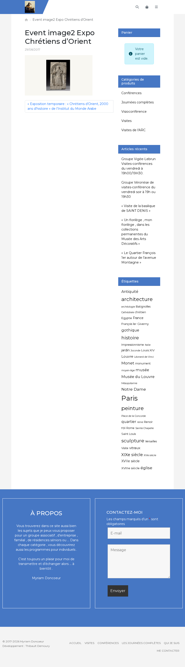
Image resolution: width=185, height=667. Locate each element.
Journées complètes (137, 102)
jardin (125, 350)
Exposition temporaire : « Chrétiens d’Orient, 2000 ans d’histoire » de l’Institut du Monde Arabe (68, 106)
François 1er (128, 324)
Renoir (148, 422)
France (138, 318)
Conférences (131, 93)
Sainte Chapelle (144, 428)
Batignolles (143, 306)
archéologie (128, 306)
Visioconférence (134, 112)
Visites (126, 121)
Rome (130, 428)
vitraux (134, 448)
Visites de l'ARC (133, 130)
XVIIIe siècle (130, 468)
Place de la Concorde (133, 416)
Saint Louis (128, 434)
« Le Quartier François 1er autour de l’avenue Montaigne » (138, 257)
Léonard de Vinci (144, 356)
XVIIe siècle (130, 461)
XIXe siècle (132, 454)
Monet (127, 363)
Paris (129, 398)
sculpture (132, 440)
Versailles (151, 441)
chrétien (140, 312)
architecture (137, 299)
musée (142, 370)
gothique (130, 330)
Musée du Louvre (138, 376)
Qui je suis (171, 643)
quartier (128, 422)
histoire (130, 337)
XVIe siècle (150, 455)
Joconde (135, 350)
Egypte (126, 318)
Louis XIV (148, 350)
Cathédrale (127, 312)
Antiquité (129, 291)
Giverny (143, 324)
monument (143, 363)
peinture (132, 408)
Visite (124, 448)
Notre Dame (133, 389)
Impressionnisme (132, 344)
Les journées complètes (141, 643)
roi (123, 428)
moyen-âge (128, 370)
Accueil (75, 643)
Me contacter (168, 650)
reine (140, 422)
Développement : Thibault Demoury (26, 646)
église (146, 467)
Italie (147, 344)
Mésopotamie (129, 383)
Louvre (127, 356)
